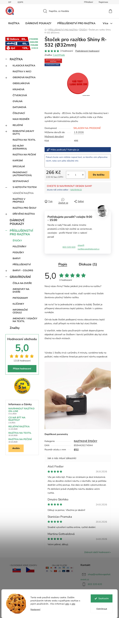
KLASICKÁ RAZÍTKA (24, 65)
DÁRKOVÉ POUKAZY (17, 222)
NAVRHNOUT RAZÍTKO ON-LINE (21, 410)
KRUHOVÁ (18, 89)
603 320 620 (69, 247)
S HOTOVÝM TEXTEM (25, 187)
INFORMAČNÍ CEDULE (20, 311)
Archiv (16, 448)
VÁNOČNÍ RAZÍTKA (23, 193)
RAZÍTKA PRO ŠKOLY (24, 208)
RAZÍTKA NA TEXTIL (24, 139)
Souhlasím (103, 598)
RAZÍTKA (16, 59)
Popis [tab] (62, 264)
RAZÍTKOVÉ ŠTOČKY (85, 441)
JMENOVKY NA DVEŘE (21, 291)
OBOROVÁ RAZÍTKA (24, 77)
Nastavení (35, 609)
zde (67, 603)
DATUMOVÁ (19, 107)
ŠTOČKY (17, 240)
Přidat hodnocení (22, 368)
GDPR (20, 2)
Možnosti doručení (54, 136)
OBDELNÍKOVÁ (21, 83)
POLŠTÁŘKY (19, 246)
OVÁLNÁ (17, 101)
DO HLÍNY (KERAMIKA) (20, 147)
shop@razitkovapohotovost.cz (88, 247)
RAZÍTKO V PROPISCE (19, 200)
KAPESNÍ (18, 160)
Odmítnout (101, 608)
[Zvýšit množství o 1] (83, 174)
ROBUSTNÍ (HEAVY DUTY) (23, 133)
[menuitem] (13, 23)
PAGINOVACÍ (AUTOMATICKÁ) (22, 174)
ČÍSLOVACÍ (19, 113)
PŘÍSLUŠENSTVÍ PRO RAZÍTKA (21, 232)
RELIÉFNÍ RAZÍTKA (19, 426)
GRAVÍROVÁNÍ (20, 277)
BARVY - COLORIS (23, 270)
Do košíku (98, 174)
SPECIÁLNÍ (19, 166)
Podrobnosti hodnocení (87, 51)
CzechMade (59, 55)
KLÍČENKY (18, 304)
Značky (15, 328)
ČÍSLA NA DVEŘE (22, 283)
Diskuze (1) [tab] (88, 264)
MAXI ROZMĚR (21, 119)
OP (9, 2)
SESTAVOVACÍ (21, 181)
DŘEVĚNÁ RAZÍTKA (24, 213)
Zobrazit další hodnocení (96, 552)
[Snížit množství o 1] (68, 174)
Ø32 (76, 449)
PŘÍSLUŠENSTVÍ (22, 264)
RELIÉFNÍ (18, 125)
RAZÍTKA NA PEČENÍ (24, 154)
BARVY (17, 258)
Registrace (103, 2)
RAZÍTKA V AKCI (22, 71)
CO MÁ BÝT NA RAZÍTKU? (16, 419)
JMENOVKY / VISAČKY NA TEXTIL (25, 320)
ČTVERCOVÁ (20, 95)
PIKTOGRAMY (20, 298)
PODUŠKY (18, 252)
